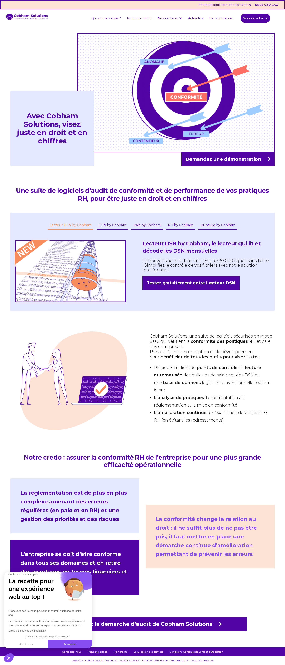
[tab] (70, 225)
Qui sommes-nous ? (106, 18)
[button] (170, 18)
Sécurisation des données (148, 651)
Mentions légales (97, 651)
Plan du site (120, 651)
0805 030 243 (266, 5)
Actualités (195, 18)
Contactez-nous (220, 18)
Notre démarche (139, 18)
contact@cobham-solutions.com (224, 5)
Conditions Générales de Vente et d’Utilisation (196, 651)
